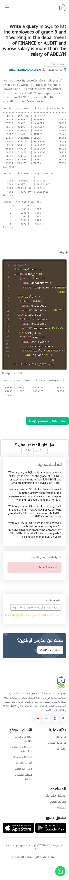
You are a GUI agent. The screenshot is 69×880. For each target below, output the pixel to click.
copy (54, 263)
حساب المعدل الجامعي (23, 777)
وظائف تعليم (58, 801)
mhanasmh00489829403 (25, 70)
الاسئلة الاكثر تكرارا (54, 795)
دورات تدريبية (24, 762)
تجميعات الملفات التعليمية (22, 749)
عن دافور (60, 736)
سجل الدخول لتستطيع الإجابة (47, 420)
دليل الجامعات (23, 768)
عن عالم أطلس (57, 742)
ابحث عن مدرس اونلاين (23, 739)
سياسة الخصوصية (22, 857)
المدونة (61, 807)
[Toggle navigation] (7, 7)
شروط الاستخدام (45, 857)
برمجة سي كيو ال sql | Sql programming (36, 607)
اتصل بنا (61, 748)
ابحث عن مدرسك (50, 650)
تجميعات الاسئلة (22, 757)
